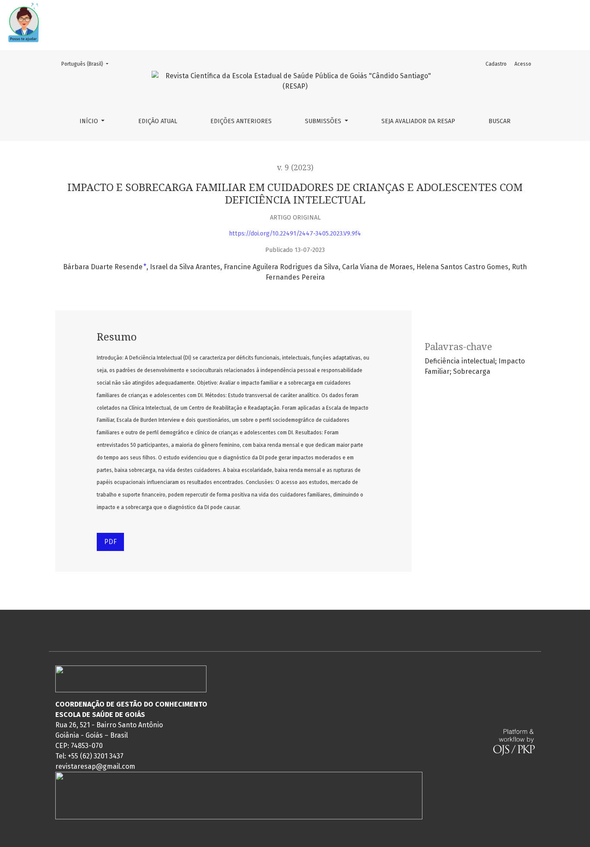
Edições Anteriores (241, 121)
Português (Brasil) (87, 63)
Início (89, 121)
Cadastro (496, 64)
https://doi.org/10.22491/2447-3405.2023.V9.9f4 (295, 233)
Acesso (522, 64)
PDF (110, 542)
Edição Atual (157, 121)
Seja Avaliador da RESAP (418, 121)
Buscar (499, 121)
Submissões (324, 121)
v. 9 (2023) (295, 167)
